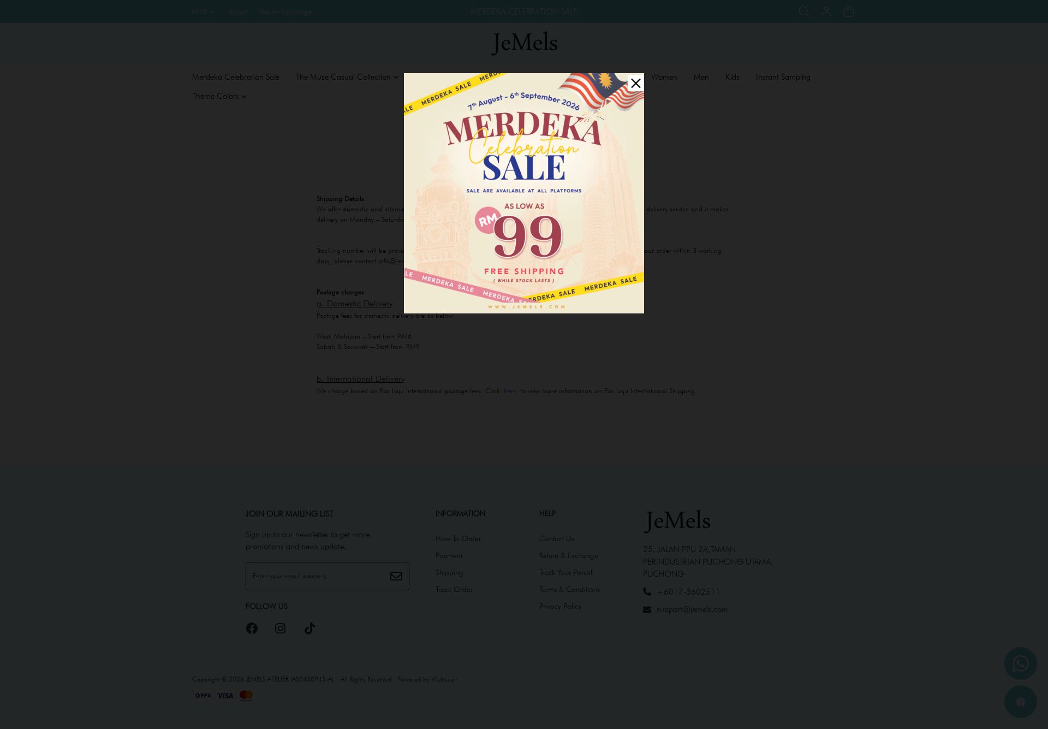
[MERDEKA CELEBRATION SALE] (524, 192)
